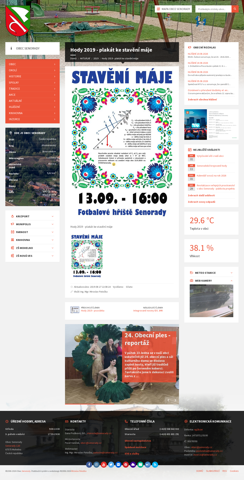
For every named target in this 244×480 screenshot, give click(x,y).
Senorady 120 (12, 445)
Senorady (26, 471)
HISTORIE (15, 76)
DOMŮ (199, 470)
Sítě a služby (132, 453)
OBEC (12, 64)
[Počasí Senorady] (133, 465)
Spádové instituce (135, 447)
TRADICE (14, 88)
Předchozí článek (90, 307)
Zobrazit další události (201, 195)
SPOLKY (14, 82)
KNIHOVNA (16, 113)
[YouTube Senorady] (104, 465)
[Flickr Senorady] (118, 465)
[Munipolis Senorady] (148, 465)
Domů (73, 58)
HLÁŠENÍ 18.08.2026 (198, 62)
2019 (95, 58)
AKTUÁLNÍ (85, 58)
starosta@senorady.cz (99, 433)
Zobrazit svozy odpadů (201, 201)
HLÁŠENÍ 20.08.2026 (198, 53)
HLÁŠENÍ (14, 107)
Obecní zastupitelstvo (138, 440)
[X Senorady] (111, 465)
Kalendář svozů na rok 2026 (211, 175)
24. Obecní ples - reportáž (148, 339)
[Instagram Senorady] (96, 465)
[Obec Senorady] (17, 21)
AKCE (12, 94)
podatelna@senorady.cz (209, 450)
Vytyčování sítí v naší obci (210, 156)
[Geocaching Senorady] (140, 465)
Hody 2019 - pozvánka (92, 310)
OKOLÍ (13, 70)
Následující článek (153, 307)
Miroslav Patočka (78, 471)
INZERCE (14, 119)
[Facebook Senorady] (89, 465)
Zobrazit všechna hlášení (202, 99)
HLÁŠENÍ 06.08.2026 (198, 72)
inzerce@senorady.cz (205, 454)
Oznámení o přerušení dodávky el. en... (208, 90)
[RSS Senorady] (155, 465)
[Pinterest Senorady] (126, 465)
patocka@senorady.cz (105, 452)
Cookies (234, 470)
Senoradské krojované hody (212, 165)
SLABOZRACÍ (213, 470)
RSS (225, 470)
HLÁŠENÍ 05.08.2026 (198, 81)
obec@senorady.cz (91, 442)
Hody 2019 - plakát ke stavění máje (120, 58)
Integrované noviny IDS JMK (148, 310)
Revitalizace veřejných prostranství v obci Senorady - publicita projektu (216, 187)
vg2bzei (198, 429)
